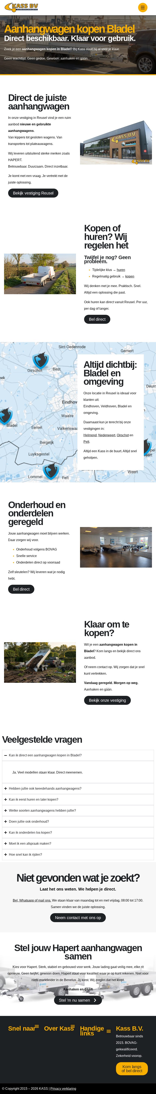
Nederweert (106, 435)
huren (121, 270)
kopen (129, 276)
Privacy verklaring (63, 1088)
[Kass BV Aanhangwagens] (21, 7)
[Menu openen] (142, 7)
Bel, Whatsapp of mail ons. (32, 900)
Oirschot (123, 435)
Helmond (90, 435)
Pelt (86, 441)
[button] (36, 1026)
